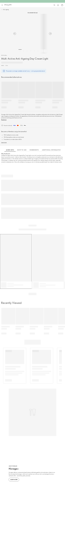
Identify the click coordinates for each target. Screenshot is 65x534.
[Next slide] (50, 33)
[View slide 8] (45, 51)
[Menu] (2, 5)
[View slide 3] (27, 51)
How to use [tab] (21, 150)
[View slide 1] (20, 51)
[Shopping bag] (62, 5)
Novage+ (4, 55)
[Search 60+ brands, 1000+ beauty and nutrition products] (54, 5)
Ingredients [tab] (34, 150)
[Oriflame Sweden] (8, 5)
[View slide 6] (37, 51)
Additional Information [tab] (51, 150)
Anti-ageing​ (6, 9)
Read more (3, 120)
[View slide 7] (41, 51)
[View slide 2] (23, 51)
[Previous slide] (14, 33)
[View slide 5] (34, 51)
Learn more (4, 142)
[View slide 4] (30, 51)
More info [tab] (10, 150)
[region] (32, 33)
